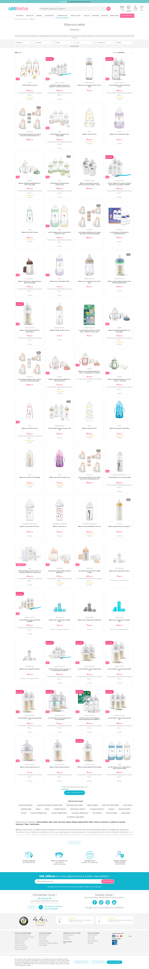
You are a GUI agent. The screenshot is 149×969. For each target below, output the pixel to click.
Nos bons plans (43, 937)
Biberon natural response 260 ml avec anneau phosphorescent (119, 282)
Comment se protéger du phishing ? (48, 943)
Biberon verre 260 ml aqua (30, 232)
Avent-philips (42, 822)
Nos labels (66, 937)
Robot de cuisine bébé (110, 805)
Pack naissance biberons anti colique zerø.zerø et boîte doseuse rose (89, 478)
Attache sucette (124, 809)
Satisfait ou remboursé (20, 949)
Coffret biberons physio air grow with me (59, 429)
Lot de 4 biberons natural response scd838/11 (29, 620)
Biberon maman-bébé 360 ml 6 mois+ (89, 526)
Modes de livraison (19, 943)
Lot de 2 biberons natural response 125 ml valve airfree (59, 718)
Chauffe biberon (60, 809)
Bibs (91, 822)
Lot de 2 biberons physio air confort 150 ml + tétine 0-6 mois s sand (89, 331)
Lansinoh (104, 822)
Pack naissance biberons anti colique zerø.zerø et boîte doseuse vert (29, 134)
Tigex (26, 824)
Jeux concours (91, 939)
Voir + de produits (74, 793)
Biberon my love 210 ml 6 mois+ (29, 526)
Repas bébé (125, 813)
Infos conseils (91, 937)
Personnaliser (81, 962)
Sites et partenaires (68, 935)
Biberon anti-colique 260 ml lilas (59, 281)
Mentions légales (43, 941)
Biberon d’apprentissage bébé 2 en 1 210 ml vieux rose (59, 380)
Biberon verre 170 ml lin (89, 134)
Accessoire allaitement (80, 813)
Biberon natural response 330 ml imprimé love (30, 331)
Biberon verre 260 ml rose (30, 428)
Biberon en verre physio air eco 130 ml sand (89, 282)
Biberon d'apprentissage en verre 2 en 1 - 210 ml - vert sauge (119, 380)
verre (131, 832)
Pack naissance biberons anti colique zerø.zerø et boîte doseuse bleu (29, 380)
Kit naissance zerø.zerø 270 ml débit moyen (89, 571)
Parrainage (90, 943)
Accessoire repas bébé (75, 817)
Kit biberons (74, 30)
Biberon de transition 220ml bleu (119, 428)
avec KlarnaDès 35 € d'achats (59, 862)
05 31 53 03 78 (120, 864)
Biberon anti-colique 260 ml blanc (119, 571)
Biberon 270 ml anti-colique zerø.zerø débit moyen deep (29, 282)
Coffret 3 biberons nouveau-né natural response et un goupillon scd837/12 (119, 183)
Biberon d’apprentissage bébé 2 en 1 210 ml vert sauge (30, 183)
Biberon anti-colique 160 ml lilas (119, 134)
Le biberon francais (117, 822)
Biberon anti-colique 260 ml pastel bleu (59, 620)
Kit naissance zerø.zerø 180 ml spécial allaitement (59, 571)
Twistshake (34, 824)
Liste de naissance (92, 935)
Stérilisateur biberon (77, 809)
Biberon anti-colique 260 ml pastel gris (89, 620)
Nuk (55, 822)
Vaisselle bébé (26, 809)
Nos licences (66, 939)
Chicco (96, 822)
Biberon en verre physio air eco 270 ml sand (89, 85)
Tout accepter (114, 962)
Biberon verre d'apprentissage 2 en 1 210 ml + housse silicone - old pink (89, 372)
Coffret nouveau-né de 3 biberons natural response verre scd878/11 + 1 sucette (89, 719)
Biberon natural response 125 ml (29, 767)
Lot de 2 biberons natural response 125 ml (89, 669)
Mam (51, 822)
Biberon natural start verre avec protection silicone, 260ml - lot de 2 (89, 183)
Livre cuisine (127, 805)
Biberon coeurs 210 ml (59, 526)
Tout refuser (98, 962)
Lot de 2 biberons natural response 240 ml (119, 85)
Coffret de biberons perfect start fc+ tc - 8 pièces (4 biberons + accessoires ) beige (29, 572)
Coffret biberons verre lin (29, 85)
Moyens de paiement (20, 945)
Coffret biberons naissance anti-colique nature (59, 183)
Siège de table (92, 805)
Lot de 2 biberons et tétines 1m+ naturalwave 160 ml (119, 233)
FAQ (64, 943)
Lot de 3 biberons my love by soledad (119, 477)
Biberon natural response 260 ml (60, 767)
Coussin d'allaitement (59, 813)
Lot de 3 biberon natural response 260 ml (119, 718)
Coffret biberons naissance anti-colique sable (59, 134)
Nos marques (42, 939)
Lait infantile (97, 813)
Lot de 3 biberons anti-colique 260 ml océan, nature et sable (119, 767)
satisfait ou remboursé (90, 861)
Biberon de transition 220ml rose (60, 477)
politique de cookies (24, 965)
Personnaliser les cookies (21, 939)
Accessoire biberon (97, 809)
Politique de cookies (20, 941)
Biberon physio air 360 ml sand (59, 330)
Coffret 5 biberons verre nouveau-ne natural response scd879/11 (59, 669)
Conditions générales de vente (22, 935)
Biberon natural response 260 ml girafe (89, 767)
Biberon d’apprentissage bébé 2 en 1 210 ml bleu (119, 331)
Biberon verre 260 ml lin (89, 428)
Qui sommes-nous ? (44, 935)
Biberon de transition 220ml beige (29, 477)
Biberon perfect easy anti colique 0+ (119, 526)
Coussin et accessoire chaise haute (49, 805)
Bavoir (38, 809)
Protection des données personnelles (24, 937)
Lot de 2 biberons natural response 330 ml (29, 718)
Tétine (47, 809)
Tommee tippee (64, 822)
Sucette (111, 809)
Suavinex (20, 824)
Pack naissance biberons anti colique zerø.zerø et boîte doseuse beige (89, 233)
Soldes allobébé (43, 945)
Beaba (74, 822)
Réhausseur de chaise (75, 805)
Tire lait (23, 813)
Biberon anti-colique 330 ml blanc (29, 669)
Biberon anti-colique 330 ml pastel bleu (119, 620)
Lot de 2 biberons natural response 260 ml (119, 669)
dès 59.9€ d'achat (29, 861)
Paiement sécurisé (117, 933)
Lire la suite (74, 843)
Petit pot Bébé (111, 813)
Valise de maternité (93, 941)
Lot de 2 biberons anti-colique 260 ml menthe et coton (59, 233)
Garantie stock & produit (21, 947)
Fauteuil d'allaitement (39, 813)
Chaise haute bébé (25, 805)
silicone (22, 835)
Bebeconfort (83, 822)
